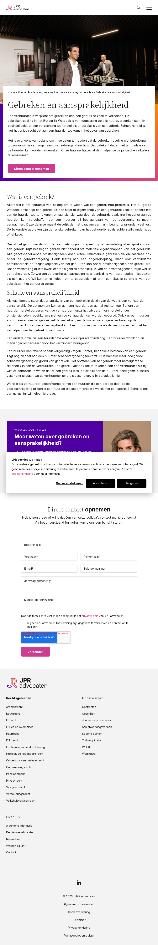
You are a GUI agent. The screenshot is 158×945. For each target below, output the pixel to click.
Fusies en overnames (19, 727)
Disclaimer (79, 920)
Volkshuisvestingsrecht (20, 800)
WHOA (86, 747)
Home (11, 92)
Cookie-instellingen (69, 483)
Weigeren (131, 483)
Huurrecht (12, 733)
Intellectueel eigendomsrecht (24, 753)
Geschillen (88, 713)
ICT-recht (12, 740)
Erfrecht (11, 720)
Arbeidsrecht (14, 707)
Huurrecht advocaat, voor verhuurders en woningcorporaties (55, 92)
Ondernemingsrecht (18, 767)
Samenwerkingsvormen (97, 727)
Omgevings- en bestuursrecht (25, 760)
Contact (11, 852)
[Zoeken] (138, 7)
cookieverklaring (22, 473)
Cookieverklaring (79, 912)
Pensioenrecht (15, 773)
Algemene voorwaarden (79, 904)
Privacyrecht (14, 780)
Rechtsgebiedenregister (79, 935)
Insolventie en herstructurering (25, 747)
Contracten (89, 707)
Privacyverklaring (79, 927)
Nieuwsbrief (13, 839)
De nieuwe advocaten (20, 832)
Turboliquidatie (91, 740)
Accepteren (100, 483)
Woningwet (89, 753)
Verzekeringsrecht (18, 793)
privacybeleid (90, 615)
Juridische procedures (96, 720)
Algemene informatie (19, 825)
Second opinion (92, 733)
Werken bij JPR (16, 845)
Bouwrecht (13, 713)
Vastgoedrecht (15, 787)
